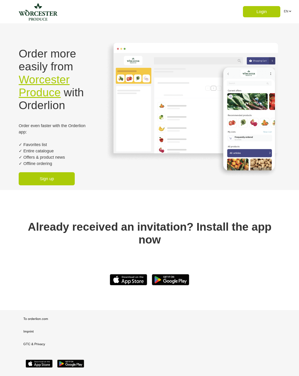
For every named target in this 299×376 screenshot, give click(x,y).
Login (261, 11)
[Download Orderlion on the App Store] (39, 369)
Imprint (28, 331)
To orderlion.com (35, 319)
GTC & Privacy (34, 344)
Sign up (47, 178)
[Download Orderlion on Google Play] (70, 369)
